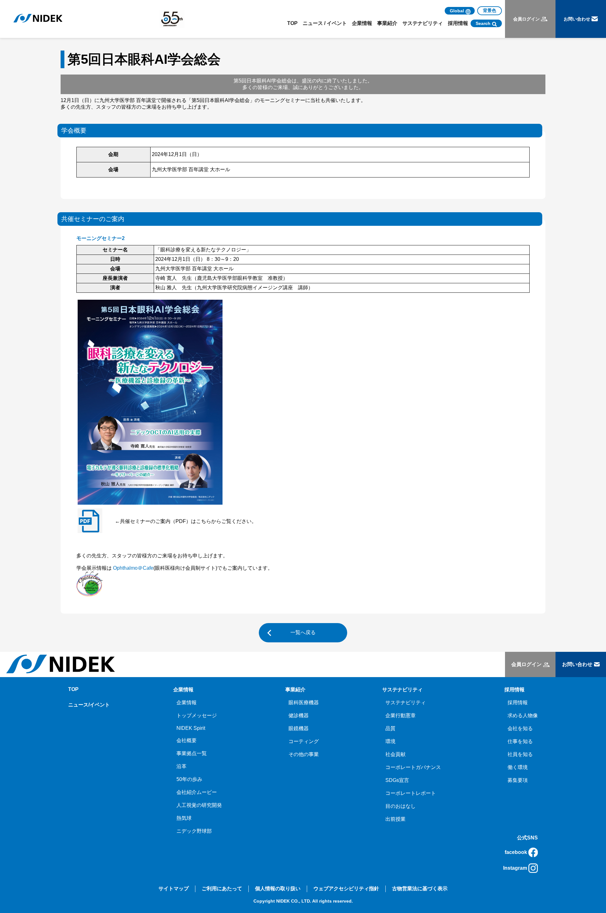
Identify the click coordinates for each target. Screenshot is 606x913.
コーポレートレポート (410, 793)
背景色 (489, 10)
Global (457, 10)
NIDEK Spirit (190, 728)
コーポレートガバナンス (413, 767)
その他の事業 (303, 754)
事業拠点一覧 (191, 753)
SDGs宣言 (397, 780)
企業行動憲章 (400, 715)
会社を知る (520, 728)
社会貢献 (395, 754)
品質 (390, 728)
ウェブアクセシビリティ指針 (346, 888)
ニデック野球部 (194, 831)
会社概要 (186, 740)
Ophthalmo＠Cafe (133, 568)
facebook (516, 852)
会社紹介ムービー (196, 792)
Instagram (515, 868)
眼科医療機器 (303, 702)
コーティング (303, 741)
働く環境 (518, 767)
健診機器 (298, 715)
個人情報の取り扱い (277, 888)
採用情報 (518, 702)
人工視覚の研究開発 (199, 805)
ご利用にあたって (222, 888)
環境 (390, 741)
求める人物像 (523, 715)
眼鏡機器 (298, 728)
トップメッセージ (196, 715)
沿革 (181, 766)
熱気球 (184, 818)
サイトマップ (173, 888)
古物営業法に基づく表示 (420, 888)
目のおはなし (400, 806)
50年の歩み (189, 779)
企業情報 (186, 702)
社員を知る (520, 754)
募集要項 (518, 780)
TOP (292, 23)
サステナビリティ (405, 702)
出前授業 (395, 819)
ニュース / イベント (325, 23)
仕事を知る (520, 741)
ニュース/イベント (89, 704)
